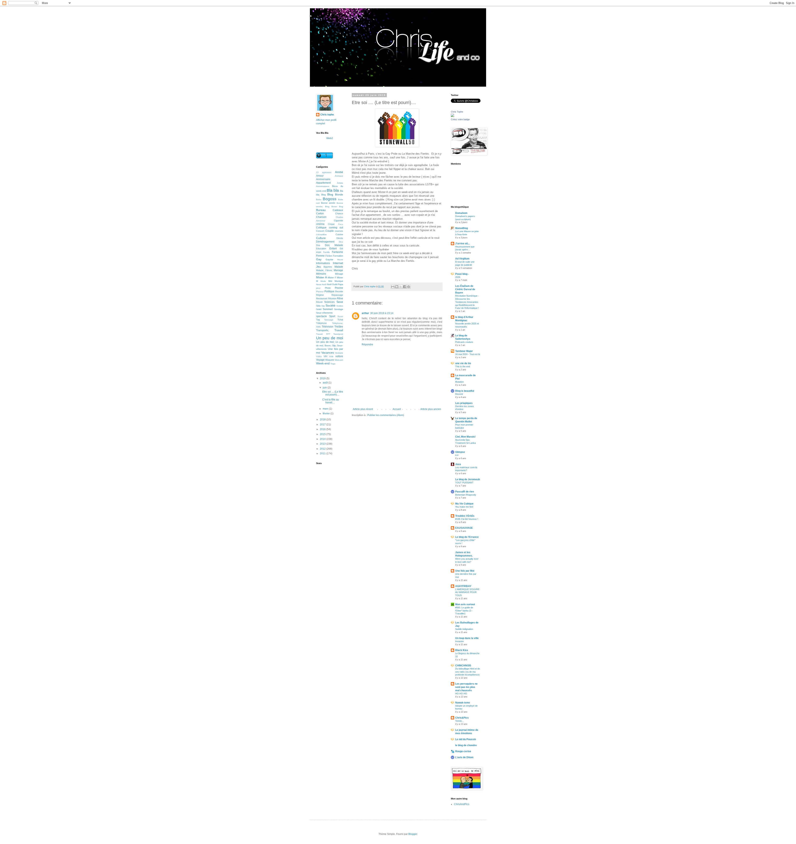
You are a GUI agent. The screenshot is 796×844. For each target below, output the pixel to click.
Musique (339, 281)
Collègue (321, 227)
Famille (326, 252)
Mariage (338, 270)
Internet (338, 263)
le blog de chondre (466, 745)
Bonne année (328, 203)
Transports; (322, 330)
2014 (323, 439)
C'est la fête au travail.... (330, 401)
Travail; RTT (323, 334)
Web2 (329, 138)
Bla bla (333, 190)
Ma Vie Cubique (464, 503)
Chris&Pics (462, 717)
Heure (340, 259)
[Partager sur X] (401, 287)
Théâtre (338, 326)
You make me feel (464, 507)
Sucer (340, 316)
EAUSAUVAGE (464, 527)
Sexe (339, 301)
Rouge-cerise (463, 751)
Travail (338, 330)
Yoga (332, 364)
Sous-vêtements (324, 313)
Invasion (459, 641)
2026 (457, 277)
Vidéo (319, 356)
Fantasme (337, 252)
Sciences (329, 302)
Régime (320, 295)
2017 (323, 424)
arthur (365, 313)
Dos (318, 245)
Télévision (327, 326)
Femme (320, 255)
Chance (339, 213)
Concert (320, 231)
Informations (323, 263)
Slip (323, 306)
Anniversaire (323, 179)
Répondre (367, 344)
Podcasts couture (464, 342)
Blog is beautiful (464, 390)
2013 (323, 443)
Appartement (323, 182)
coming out (336, 227)
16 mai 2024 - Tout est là (467, 354)
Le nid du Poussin (465, 739)
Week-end (323, 363)
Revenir (459, 394)
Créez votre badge (460, 119)
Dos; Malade (334, 245)
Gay (319, 259)
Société (330, 305)
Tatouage (328, 320)
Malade (339, 266)
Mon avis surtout (465, 604)
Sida (318, 305)
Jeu (318, 266)
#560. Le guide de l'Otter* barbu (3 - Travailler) (464, 610)
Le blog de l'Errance (467, 537)
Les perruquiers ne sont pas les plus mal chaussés (466, 687)
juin (325, 387)
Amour (320, 175)
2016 (323, 429)
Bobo (318, 199)
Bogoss (329, 199)
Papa (340, 284)
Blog (330, 194)
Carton (320, 213)
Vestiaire (339, 353)
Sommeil (328, 309)
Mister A (321, 277)
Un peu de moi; (325, 342)
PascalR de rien (464, 491)
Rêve (340, 298)
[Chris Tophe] (452, 116)
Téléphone (321, 323)
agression (326, 172)
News (318, 284)
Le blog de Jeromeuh (467, 479)
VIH (325, 356)
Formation (338, 256)
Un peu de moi (329, 338)
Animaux (339, 176)
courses (339, 231)
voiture (339, 356)
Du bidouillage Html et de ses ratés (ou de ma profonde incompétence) (467, 671)
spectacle (321, 316)
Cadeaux (338, 210)
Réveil (319, 302)
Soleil (318, 309)
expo (318, 252)
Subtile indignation (464, 629)
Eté (341, 248)
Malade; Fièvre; (324, 270)
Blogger (412, 834)
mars (326, 408)
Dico (341, 242)
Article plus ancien (430, 409)
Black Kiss (461, 650)
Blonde (339, 194)
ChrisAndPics (461, 804)
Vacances (327, 352)
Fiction (328, 256)
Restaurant (321, 298)
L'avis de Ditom (464, 757)
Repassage (337, 295)
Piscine (339, 287)
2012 (323, 448)
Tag (318, 319)
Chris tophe (327, 114)
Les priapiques (464, 403)
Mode (323, 281)
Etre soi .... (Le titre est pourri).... (332, 393)
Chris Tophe (457, 111)
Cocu (340, 224)
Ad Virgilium (462, 258)
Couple (329, 230)
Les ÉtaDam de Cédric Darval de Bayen (465, 289)
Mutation (459, 382)
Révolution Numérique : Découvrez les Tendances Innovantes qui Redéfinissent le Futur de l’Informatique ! (467, 302)
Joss (458, 464)
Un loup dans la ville (467, 638)
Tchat (340, 319)
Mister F (332, 277)
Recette (339, 291)
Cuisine (339, 234)
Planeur (320, 291)
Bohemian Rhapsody (465, 495)
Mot (330, 281)
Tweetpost (338, 334)
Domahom (461, 213)
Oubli (334, 284)
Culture (321, 238)
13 (317, 172)
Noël (329, 284)
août (325, 382)
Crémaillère (321, 234)
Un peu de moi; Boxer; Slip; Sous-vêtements (329, 345)
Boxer (334, 206)
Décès (339, 238)
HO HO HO (461, 693)
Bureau (321, 210)
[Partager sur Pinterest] (408, 287)
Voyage (320, 359)
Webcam (339, 360)
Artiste (340, 183)
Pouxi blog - (462, 274)
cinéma (320, 224)
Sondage (338, 309)
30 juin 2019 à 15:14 (381, 313)
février (326, 413)
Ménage (339, 274)
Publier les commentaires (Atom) (385, 415)
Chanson (321, 217)
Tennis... (459, 721)
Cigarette (338, 220)
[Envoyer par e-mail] (393, 287)
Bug (341, 206)
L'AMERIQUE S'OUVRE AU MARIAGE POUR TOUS (467, 592)
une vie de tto (463, 363)
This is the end (462, 366)
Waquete (329, 360)
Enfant (333, 248)
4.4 (456, 455)
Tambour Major (464, 351)
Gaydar (329, 259)
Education (321, 248)
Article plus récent (363, 409)
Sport (332, 316)
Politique (329, 291)
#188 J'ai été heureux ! (466, 519)
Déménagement (325, 241)
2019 (323, 378)
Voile (331, 356)
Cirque (331, 224)
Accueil (397, 409)
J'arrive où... (462, 243)
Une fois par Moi (464, 570)
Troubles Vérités (464, 515)
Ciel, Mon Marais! (465, 436)
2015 (323, 434)
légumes (328, 267)
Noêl (324, 284)
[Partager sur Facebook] (405, 287)
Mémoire (321, 273)
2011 (323, 453)
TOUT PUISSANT (464, 482)
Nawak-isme (462, 702)
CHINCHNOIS (463, 665)
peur (318, 288)
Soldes (339, 306)
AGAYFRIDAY (463, 586)
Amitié (339, 172)
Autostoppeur (322, 186)
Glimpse (460, 452)
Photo (328, 288)
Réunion (332, 298)
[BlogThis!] (397, 287)
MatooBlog (461, 228)
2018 (323, 419)
